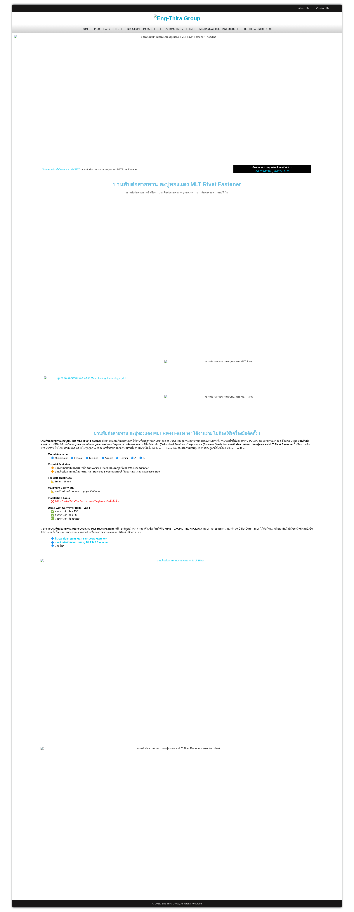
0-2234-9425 (281, 171)
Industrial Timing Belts (142, 29)
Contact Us (322, 8)
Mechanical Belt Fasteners (217, 29)
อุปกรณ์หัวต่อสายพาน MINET (65, 169)
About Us (303, 8)
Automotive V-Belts (179, 29)
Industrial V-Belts (106, 29)
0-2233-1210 (263, 171)
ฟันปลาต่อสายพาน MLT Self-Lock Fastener (81, 538)
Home (85, 29)
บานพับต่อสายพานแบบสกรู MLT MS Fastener (81, 542)
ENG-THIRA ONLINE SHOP (258, 29)
